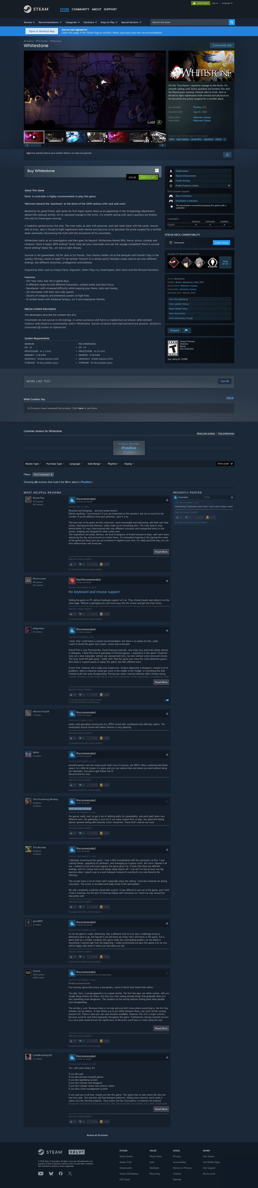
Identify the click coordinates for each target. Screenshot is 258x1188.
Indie (196, 282)
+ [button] (224, 139)
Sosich (36, 971)
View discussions (177, 313)
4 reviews (37, 756)
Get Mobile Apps (211, 1162)
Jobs (152, 1162)
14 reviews (37, 632)
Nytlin (36, 752)
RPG (172, 139)
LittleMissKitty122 (42, 1055)
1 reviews (37, 715)
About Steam (126, 1156)
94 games (37, 851)
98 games (37, 803)
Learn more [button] (221, 242)
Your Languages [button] (42, 474)
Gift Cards (125, 1179)
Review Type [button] (32, 463)
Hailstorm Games (202, 117)
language (226, 3)
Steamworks (126, 1168)
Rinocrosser (39, 578)
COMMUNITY (80, 9)
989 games (37, 582)
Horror (218, 139)
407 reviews (38, 504)
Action (179, 282)
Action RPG (196, 139)
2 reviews (37, 806)
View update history (179, 304)
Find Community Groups (181, 318)
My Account (209, 1173)
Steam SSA (126, 1162)
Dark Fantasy (182, 139)
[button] (29, 22)
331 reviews (38, 585)
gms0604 (37, 921)
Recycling (155, 1173)
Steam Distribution (129, 1173)
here (80, 408)
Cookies (177, 1173)
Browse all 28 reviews (97, 1135)
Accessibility (179, 1162)
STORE (64, 9)
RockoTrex (38, 498)
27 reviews (37, 1059)
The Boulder (39, 847)
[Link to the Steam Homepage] (36, 12)
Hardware (154, 1168)
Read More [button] (161, 551)
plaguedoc (38, 628)
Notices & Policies (182, 1168)
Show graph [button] (223, 463)
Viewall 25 (225, 262)
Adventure (208, 139)
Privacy (177, 1156)
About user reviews (206, 433)
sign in (215, 3)
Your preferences (226, 433)
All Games (29, 41)
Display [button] (128, 463)
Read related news (178, 308)
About (96, 9)
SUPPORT (110, 9)
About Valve (156, 1156)
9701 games (38, 501)
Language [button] (75, 463)
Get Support (209, 1168)
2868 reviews (38, 978)
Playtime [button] (112, 463)
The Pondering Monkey (45, 799)
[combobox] (190, 22)
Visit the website (177, 299)
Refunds (177, 1179)
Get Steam (208, 1156)
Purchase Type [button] (54, 463)
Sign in (30, 153)
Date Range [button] (94, 463)
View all (230, 398)
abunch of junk (41, 711)
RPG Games (42, 41)
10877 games (38, 975)
